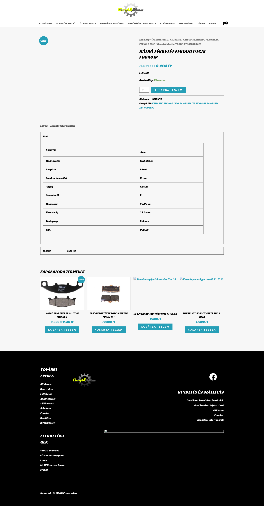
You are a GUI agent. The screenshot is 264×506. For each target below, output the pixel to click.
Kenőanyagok (167, 23)
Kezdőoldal (45, 23)
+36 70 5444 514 (49, 450)
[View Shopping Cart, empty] (224, 23)
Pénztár (45, 413)
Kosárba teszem (168, 90)
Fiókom (201, 23)
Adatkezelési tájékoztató (209, 405)
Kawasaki (175, 39)
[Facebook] (213, 376)
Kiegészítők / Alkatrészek (142, 23)
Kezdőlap (144, 39)
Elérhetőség (186, 23)
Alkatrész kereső (65, 23)
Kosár (212, 23)
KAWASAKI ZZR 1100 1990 (165, 103)
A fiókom (45, 408)
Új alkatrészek (88, 23)
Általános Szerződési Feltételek (46, 389)
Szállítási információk (210, 419)
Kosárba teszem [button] (62, 329)
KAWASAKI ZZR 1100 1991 (193, 103)
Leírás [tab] (44, 125)
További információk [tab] (62, 125)
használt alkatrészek (112, 23)
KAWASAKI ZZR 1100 (194, 39)
